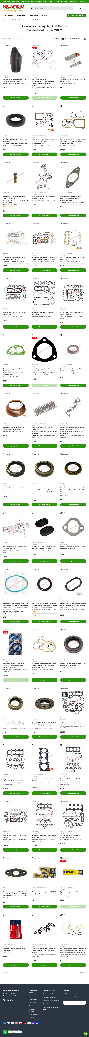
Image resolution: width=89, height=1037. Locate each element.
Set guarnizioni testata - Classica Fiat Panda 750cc (44, 836)
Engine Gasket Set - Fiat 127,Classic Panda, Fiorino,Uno (71, 313)
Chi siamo (32, 996)
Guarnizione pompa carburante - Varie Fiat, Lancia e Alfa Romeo (72, 548)
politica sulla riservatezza (51, 1000)
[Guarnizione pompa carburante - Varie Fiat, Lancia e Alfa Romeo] (73, 527)
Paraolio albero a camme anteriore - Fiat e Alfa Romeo (14, 489)
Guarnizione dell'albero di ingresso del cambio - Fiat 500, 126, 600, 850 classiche (15, 724)
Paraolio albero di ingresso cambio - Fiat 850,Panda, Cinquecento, (73, 664)
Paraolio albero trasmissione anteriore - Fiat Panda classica (15, 548)
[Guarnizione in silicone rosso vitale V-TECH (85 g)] (16, 929)
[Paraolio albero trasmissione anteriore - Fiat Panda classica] (16, 527)
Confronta (57, 39)
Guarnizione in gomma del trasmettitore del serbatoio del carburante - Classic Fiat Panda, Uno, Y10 (73, 605)
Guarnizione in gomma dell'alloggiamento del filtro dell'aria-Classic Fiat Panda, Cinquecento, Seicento (43, 82)
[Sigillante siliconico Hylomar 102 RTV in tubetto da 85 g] (73, 60)
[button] (85, 8)
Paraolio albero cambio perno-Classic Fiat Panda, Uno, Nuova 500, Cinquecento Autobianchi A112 (44, 724)
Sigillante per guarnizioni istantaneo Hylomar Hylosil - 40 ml (71, 893)
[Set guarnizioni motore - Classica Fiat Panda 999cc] (73, 238)
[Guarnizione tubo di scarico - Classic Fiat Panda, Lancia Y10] (73, 349)
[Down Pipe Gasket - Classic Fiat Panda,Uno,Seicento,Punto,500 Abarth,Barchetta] (73, 177)
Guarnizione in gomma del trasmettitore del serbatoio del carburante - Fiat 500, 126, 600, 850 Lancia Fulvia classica (44, 605)
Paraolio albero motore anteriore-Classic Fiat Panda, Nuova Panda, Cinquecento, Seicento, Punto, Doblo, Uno (43, 491)
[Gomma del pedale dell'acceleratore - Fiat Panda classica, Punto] (16, 60)
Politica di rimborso (49, 997)
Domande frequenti (62, 1)
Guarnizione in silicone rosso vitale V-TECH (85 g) (15, 949)
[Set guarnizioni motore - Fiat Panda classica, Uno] (16, 293)
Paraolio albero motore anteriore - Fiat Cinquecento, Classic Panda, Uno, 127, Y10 (72, 490)
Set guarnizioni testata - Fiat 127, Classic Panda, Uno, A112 (70, 836)
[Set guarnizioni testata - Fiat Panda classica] (73, 759)
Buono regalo (33, 15)
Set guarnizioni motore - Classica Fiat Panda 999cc (72, 258)
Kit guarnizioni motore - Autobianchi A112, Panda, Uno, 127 (14, 258)
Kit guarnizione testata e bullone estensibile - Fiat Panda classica (70, 723)
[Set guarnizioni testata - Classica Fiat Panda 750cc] (45, 816)
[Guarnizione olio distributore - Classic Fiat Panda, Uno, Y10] (45, 177)
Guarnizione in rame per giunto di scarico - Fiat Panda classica (13, 428)
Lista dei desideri (34, 1014)
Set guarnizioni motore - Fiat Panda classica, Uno (14, 313)
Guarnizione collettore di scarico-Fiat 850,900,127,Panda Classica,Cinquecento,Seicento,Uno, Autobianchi (72, 430)
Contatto (31, 1018)
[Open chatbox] (85, 1034)
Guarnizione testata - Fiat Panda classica (42, 780)
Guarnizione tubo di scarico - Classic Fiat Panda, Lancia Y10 (72, 370)
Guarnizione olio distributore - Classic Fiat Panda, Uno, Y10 (44, 197)
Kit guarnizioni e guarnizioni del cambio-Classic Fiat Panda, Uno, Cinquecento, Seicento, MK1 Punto (44, 665)
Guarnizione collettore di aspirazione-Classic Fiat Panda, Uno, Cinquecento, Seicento (44, 950)
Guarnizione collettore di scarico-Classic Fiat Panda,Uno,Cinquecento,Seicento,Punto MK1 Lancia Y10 (44, 430)
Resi (30, 1006)
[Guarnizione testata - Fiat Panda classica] (45, 759)
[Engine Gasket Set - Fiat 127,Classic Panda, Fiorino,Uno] (73, 293)
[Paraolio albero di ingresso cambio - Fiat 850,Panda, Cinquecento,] (73, 644)
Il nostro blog (33, 999)
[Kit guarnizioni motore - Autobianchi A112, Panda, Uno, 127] (16, 238)
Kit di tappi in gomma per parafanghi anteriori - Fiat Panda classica (43, 548)
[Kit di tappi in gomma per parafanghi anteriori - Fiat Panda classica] (45, 527)
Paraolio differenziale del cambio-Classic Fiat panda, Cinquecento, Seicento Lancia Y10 (14, 665)
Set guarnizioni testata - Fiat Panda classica (71, 780)
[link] (22, 972)
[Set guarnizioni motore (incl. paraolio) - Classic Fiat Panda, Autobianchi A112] (45, 238)
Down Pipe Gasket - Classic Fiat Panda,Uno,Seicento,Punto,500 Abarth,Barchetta (70, 198)
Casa (4, 15)
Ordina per (6, 39)
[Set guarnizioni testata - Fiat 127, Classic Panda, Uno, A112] (73, 816)
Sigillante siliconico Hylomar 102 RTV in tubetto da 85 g (72, 80)
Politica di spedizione (49, 994)
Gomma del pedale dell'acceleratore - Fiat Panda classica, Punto (15, 80)
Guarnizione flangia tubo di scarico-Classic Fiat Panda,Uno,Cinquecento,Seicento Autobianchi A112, (14, 372)
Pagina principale (6, 19)
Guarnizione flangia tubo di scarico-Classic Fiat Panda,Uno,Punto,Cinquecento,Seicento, (44, 371)
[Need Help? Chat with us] (5, 1032)
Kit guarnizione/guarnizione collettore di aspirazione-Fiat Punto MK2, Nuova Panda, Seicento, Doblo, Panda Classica (73, 950)
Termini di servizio (48, 1004)
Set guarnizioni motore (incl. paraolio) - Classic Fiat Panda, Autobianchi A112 (44, 258)
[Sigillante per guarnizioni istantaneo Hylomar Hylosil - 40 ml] (73, 872)
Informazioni (74, 1)
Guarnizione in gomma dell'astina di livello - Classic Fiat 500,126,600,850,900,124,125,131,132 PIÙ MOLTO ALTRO (16, 199)
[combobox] (51, 8)
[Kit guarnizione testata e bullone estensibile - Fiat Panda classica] (73, 703)
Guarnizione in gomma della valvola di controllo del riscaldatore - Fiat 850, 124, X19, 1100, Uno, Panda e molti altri (15, 894)
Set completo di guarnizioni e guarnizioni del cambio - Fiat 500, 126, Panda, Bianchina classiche (44, 141)
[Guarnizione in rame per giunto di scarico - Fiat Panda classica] (16, 408)
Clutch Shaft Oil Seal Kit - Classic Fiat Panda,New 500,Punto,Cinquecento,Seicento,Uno (15, 141)
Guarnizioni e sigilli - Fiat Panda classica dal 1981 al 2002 (25, 19)
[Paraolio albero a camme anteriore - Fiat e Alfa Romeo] (16, 469)
